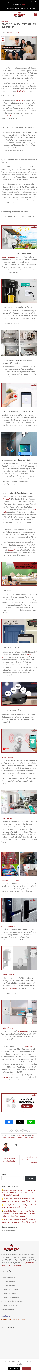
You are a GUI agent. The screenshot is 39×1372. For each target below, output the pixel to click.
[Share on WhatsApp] (10, 1130)
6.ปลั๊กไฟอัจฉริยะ (7, 1028)
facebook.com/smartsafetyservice (13, 1265)
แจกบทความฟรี (6, 21)
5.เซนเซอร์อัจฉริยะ (8, 974)
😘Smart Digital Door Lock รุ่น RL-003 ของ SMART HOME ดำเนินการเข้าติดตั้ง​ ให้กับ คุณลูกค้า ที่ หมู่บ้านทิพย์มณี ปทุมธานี (19, 1192)
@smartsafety (29, 1263)
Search (4, 1174)
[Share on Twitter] (17, 1130)
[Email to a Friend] (21, 1130)
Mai (17, 32)
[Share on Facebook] (14, 1130)
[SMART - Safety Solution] (19, 14)
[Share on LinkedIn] (28, 1130)
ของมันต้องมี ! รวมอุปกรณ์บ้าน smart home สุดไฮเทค (29, 1159)
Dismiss (23, 4)
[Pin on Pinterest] (25, 1130)
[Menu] (3, 14)
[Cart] (35, 14)
